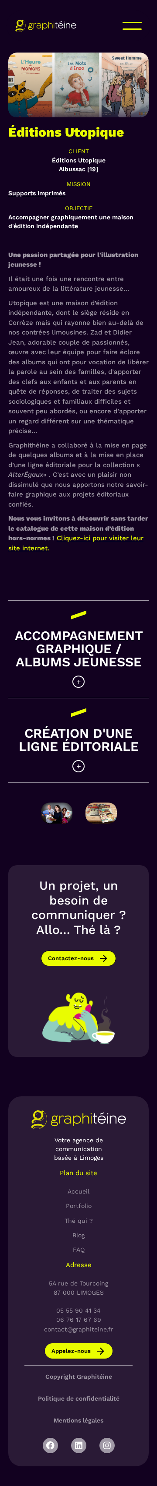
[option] (56, 814)
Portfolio (79, 1205)
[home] (45, 25)
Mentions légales (78, 1420)
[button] (132, 26)
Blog (78, 1235)
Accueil (78, 1191)
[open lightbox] (56, 813)
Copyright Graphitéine (78, 1376)
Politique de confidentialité (78, 1398)
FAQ (79, 1249)
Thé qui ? (79, 1220)
